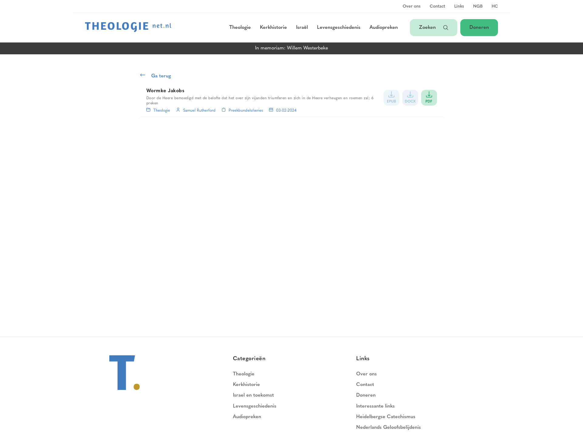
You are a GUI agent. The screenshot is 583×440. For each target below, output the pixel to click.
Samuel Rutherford (199, 111)
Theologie (240, 27)
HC (495, 7)
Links (459, 7)
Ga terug (161, 76)
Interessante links (375, 406)
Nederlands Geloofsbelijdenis (388, 427)
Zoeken (428, 27)
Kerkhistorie (273, 27)
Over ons (412, 7)
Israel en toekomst (253, 395)
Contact (437, 7)
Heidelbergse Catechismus (385, 417)
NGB (477, 7)
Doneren (479, 27)
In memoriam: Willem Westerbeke (291, 48)
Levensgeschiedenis (338, 27)
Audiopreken (384, 27)
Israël (302, 27)
